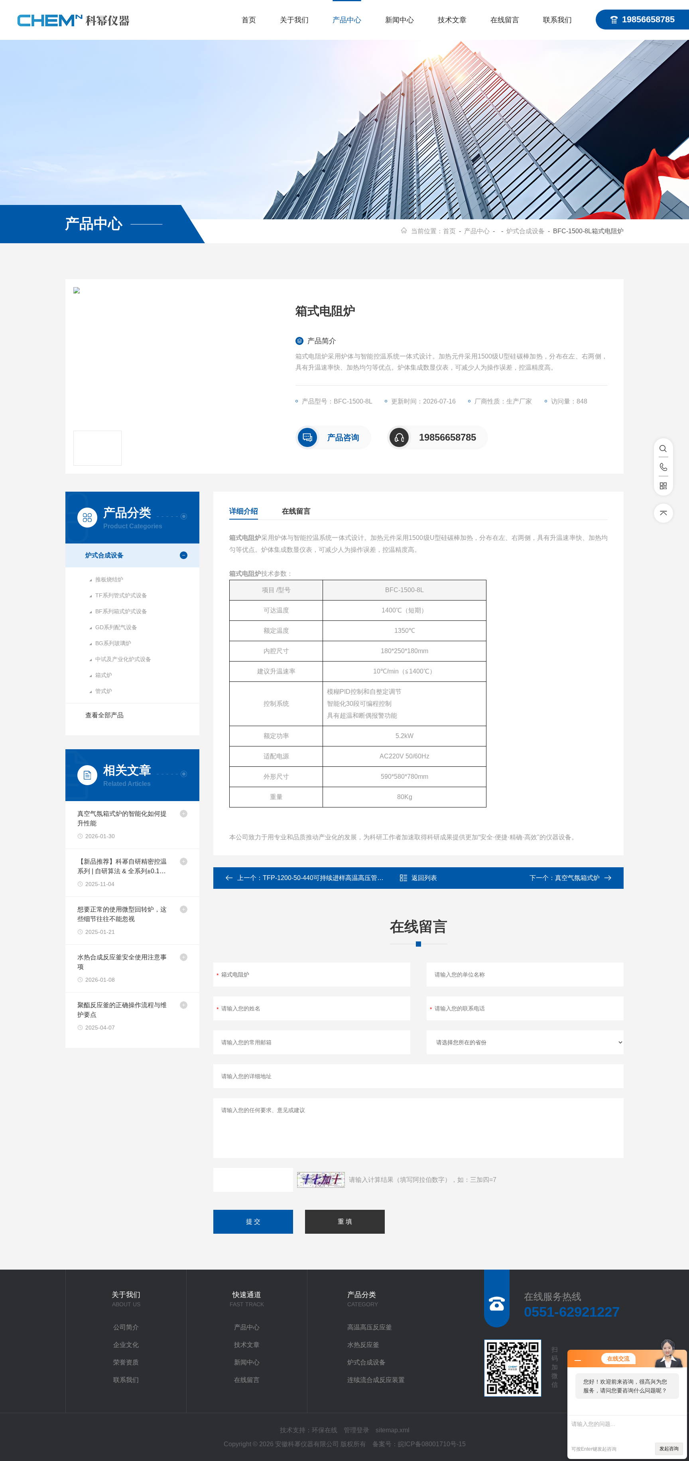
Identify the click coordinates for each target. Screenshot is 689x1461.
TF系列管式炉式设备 (121, 595)
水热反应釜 (363, 1344)
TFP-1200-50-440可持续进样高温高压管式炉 (326, 877)
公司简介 (126, 1327)
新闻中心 (399, 20)
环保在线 (324, 1430)
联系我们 (557, 20)
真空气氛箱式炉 (577, 877)
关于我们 (294, 20)
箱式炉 (103, 675)
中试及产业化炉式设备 (123, 659)
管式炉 (103, 691)
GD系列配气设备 (116, 627)
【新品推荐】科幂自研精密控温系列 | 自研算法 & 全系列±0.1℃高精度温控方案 (122, 867)
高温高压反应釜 (369, 1327)
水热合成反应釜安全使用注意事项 (122, 962)
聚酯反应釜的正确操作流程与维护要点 (122, 1010)
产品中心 (347, 20)
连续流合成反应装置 (376, 1379)
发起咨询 (669, 1448)
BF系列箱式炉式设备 (121, 611)
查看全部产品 (104, 715)
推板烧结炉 (109, 579)
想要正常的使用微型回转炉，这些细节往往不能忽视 (122, 914)
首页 (249, 20)
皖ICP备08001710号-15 (432, 1444)
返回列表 (424, 877)
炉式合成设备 (525, 231)
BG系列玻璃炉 (113, 643)
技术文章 (452, 20)
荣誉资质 (126, 1362)
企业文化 (126, 1344)
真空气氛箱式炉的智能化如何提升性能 (122, 818)
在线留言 (504, 20)
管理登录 (356, 1430)
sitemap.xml (392, 1430)
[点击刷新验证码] (321, 1180)
